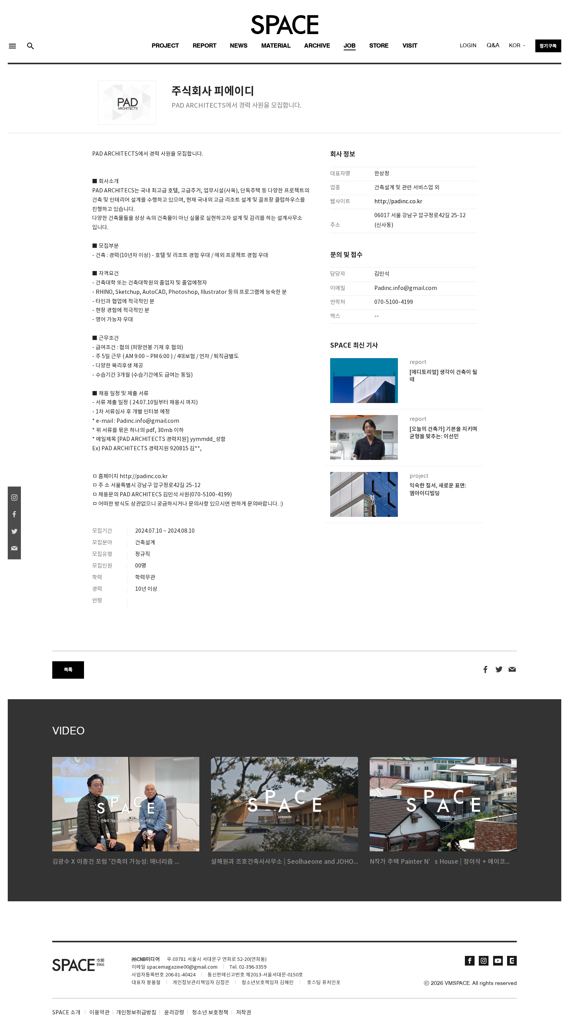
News (239, 46)
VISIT (410, 46)
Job (350, 46)
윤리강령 (174, 1013)
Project (165, 46)
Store (379, 46)
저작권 (243, 1013)
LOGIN (468, 45)
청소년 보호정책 (210, 1013)
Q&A (493, 45)
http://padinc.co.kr (398, 202)
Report (204, 46)
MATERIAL (276, 46)
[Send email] (512, 670)
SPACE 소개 (66, 1013)
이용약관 (99, 1013)
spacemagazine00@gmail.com (182, 967)
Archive (317, 46)
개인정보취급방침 (136, 1013)
